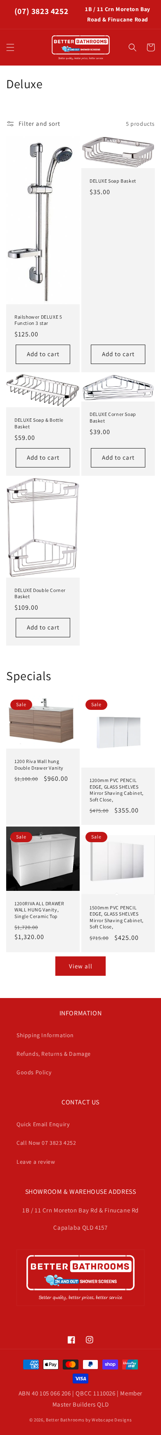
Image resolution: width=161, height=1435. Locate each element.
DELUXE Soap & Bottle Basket (39, 423)
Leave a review (36, 1161)
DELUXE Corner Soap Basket (113, 417)
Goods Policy (34, 1072)
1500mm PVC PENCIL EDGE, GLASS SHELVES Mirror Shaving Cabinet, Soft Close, (117, 917)
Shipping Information (45, 1035)
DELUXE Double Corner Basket (40, 593)
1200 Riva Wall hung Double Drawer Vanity (39, 764)
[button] (10, 47)
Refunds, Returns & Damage (54, 1053)
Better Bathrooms (65, 1420)
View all (80, 966)
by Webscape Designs (108, 1420)
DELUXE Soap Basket (113, 181)
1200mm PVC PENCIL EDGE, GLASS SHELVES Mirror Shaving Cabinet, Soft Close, (117, 790)
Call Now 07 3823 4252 (46, 1142)
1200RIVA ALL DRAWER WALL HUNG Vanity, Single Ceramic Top (39, 909)
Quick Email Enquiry (43, 1124)
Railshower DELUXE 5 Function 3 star (38, 320)
